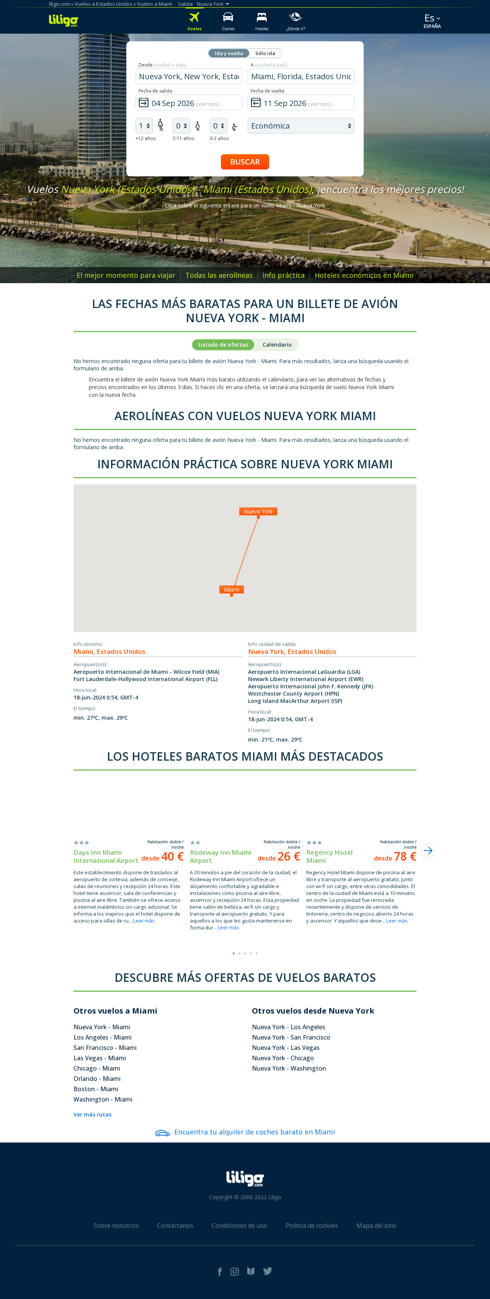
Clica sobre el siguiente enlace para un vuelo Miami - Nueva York (245, 205)
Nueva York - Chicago (283, 1058)
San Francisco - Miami (105, 1047)
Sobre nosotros (116, 1225)
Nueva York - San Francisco (291, 1037)
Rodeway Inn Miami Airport (220, 856)
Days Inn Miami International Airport (106, 856)
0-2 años (219, 138)
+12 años (145, 138)
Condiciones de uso (239, 1225)
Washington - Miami (103, 1099)
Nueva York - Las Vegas (286, 1047)
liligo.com (59, 3)
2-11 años (183, 138)
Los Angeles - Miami (103, 1037)
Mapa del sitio (376, 1225)
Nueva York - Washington (289, 1068)
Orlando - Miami (97, 1078)
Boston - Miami (96, 1089)
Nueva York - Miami (102, 1027)
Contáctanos (175, 1225)
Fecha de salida (155, 91)
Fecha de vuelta (267, 91)
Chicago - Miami (97, 1068)
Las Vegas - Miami (100, 1058)
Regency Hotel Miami (329, 856)
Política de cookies (312, 1225)
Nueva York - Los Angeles (288, 1027)
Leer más (144, 920)
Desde (162, 65)
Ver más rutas (92, 1114)
